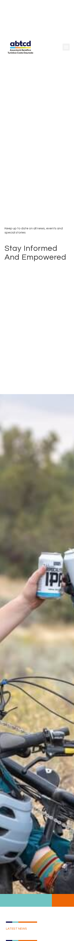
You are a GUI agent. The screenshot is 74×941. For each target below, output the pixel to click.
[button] (66, 47)
